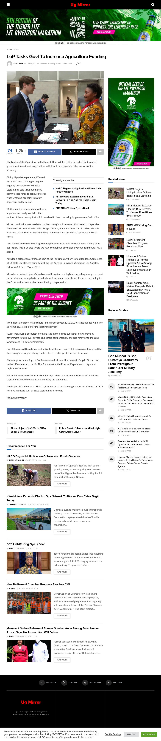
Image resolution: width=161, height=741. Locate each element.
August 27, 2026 (24, 548)
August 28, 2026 (34, 460)
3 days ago (133, 277)
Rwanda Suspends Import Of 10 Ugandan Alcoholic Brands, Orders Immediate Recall (134, 444)
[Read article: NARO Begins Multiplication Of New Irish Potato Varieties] (29, 475)
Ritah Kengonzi (16, 460)
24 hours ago (134, 232)
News (16, 49)
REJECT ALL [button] (131, 735)
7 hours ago (134, 219)
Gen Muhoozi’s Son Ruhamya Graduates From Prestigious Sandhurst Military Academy (123, 363)
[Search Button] (152, 4)
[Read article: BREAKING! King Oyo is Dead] (29, 563)
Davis (11, 548)
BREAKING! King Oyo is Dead (72, 208)
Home (9, 49)
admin (19, 64)
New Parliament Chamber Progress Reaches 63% (38, 584)
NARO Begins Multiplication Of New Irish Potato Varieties (43, 456)
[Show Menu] (8, 4)
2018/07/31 (33, 64)
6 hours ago (134, 199)
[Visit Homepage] (80, 5)
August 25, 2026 (24, 636)
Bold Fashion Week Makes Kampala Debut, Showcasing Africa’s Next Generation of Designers (140, 289)
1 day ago (132, 250)
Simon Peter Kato (17, 504)
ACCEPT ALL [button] (149, 735)
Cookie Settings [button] (113, 734)
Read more (63, 483)
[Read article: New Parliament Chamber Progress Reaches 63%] (29, 603)
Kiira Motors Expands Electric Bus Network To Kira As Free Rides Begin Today (76, 200)
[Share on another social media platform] (100, 152)
